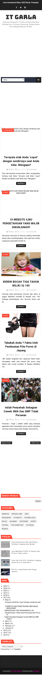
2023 (5, 591)
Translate (17, 649)
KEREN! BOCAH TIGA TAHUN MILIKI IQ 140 (19, 610)
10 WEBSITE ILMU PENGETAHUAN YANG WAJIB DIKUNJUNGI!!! (21, 223)
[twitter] (20, 7)
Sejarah (13, 521)
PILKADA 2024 (30, 517)
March (7, 623)
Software (24, 521)
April (7, 621)
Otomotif (18, 517)
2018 (5, 595)
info (6, 192)
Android (5, 514)
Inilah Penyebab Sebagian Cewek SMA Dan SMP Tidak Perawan (21, 411)
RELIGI (4, 521)
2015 (5, 633)
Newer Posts (6, 443)
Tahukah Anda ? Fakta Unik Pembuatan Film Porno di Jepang (21, 346)
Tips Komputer (17, 525)
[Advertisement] (21, 52)
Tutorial (30, 525)
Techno (5, 525)
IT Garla (21, 17)
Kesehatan (9, 130)
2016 (5, 630)
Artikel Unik (17, 514)
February (8, 626)
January (8, 628)
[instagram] (25, 7)
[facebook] (16, 7)
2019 (5, 593)
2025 (5, 586)
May (7, 600)
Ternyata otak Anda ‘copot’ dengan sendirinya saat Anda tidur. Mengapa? (21, 161)
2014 (5, 635)
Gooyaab (36, 671)
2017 (5, 597)
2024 (5, 588)
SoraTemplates (16, 671)
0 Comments (32, 169)
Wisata (5, 529)
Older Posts (35, 443)
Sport (33, 521)
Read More (21, 183)
